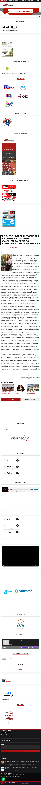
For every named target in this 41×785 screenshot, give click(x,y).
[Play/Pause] (2, 783)
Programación (8, 776)
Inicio (1, 776)
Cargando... (3, 756)
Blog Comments (11, 399)
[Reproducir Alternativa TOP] (17, 467)
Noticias (4, 776)
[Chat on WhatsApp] (3, 779)
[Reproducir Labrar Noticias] (17, 525)
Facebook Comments (30, 399)
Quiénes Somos (17, 776)
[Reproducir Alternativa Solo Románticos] (17, 473)
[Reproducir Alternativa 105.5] (17, 460)
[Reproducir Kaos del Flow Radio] (17, 532)
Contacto (13, 776)
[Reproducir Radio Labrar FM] (17, 519)
